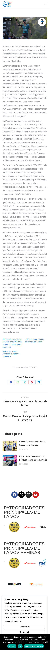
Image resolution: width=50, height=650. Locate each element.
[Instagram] (28, 494)
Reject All (24, 632)
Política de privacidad (34, 646)
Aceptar (12, 646)
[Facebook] (11, 382)
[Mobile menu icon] (45, 3)
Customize (24, 627)
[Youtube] (35, 494)
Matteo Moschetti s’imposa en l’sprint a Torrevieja (11, 353)
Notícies (8, 20)
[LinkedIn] (38, 382)
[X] (25, 382)
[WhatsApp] (18, 382)
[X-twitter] (21, 494)
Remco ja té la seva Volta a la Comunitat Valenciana (32, 443)
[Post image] (10, 446)
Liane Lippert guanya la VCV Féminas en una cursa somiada (33, 458)
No (20, 646)
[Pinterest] (31, 382)
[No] (47, 642)
